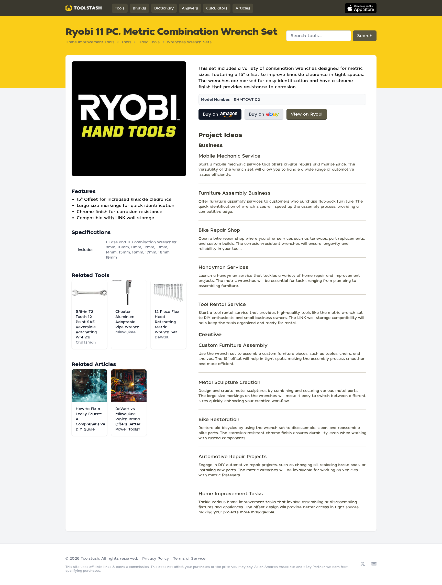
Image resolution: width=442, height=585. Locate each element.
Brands (139, 8)
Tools (120, 8)
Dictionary (164, 8)
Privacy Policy (155, 558)
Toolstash (90, 558)
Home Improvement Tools (89, 42)
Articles (243, 8)
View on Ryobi (307, 114)
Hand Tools (149, 42)
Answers (190, 8)
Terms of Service (189, 558)
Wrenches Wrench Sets (189, 42)
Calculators (216, 8)
